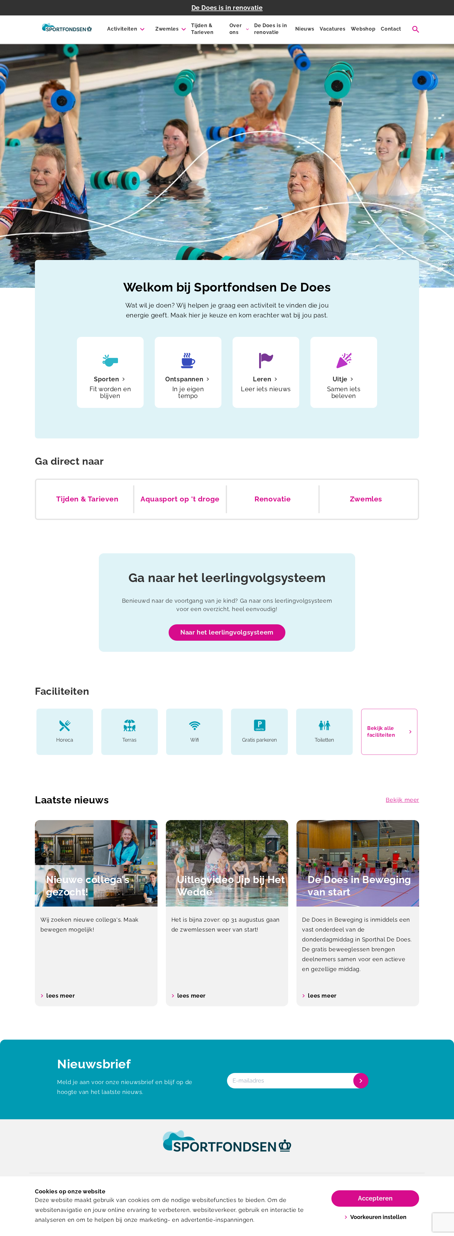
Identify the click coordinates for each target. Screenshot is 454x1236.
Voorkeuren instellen (378, 1217)
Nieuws (304, 29)
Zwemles (167, 29)
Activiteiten (122, 29)
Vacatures (332, 29)
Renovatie (272, 499)
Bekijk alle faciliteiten (381, 731)
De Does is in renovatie (227, 7)
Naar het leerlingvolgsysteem (227, 632)
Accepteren (375, 1198)
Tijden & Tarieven (202, 29)
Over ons (235, 29)
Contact (391, 29)
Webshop (363, 29)
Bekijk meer (402, 800)
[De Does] (67, 29)
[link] (227, 1147)
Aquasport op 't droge (180, 499)
